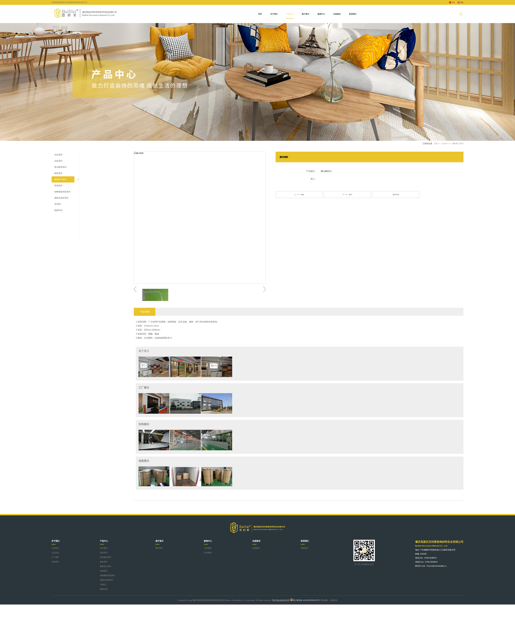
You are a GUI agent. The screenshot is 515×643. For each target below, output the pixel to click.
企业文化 (55, 553)
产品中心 (290, 14)
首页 (260, 14)
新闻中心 (321, 14)
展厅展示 (305, 14)
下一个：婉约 (347, 195)
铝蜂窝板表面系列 (62, 192)
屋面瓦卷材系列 (61, 198)
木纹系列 (58, 155)
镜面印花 (58, 210)
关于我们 (274, 14)
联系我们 (353, 14)
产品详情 (144, 311)
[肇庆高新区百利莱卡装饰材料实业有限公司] (86, 13)
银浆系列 (58, 173)
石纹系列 (58, 161)
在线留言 (337, 14)
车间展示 (55, 562)
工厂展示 (55, 557)
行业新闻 (207, 553)
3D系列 (57, 204)
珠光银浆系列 (60, 167)
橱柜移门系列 (458, 143)
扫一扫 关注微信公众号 (364, 564)
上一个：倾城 (299, 195)
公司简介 (55, 548)
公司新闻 (207, 548)
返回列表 (396, 195)
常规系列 (58, 185)
